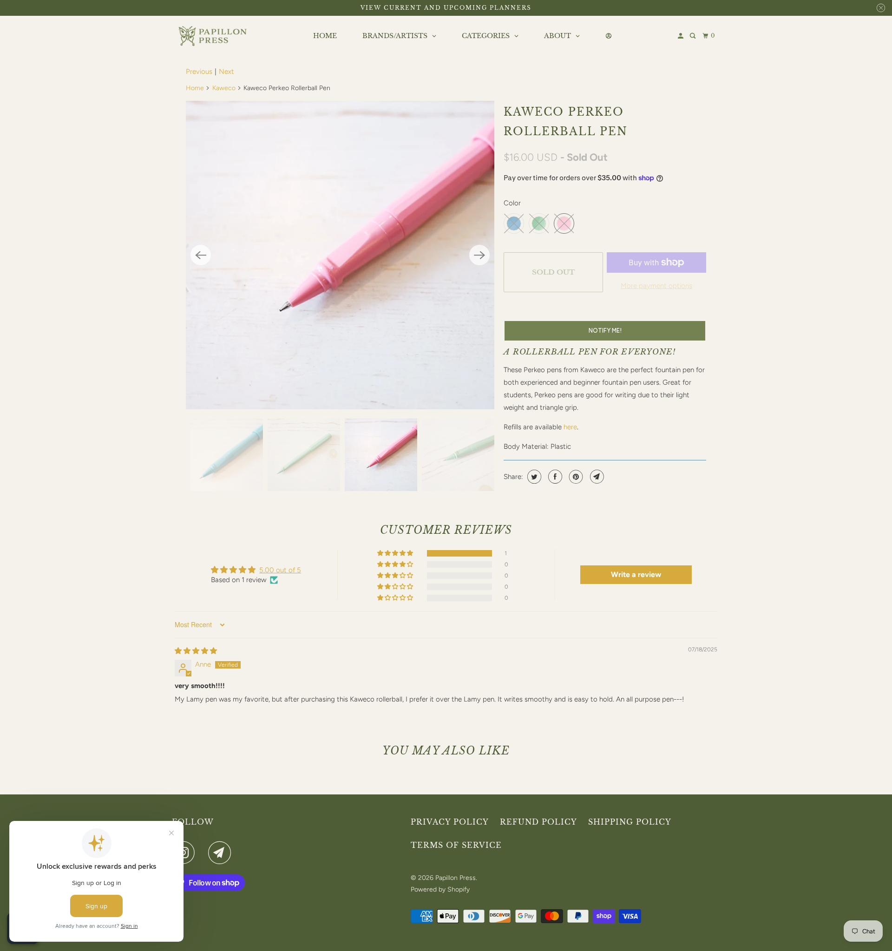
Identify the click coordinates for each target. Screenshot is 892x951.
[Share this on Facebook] (554, 477)
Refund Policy (538, 821)
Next (226, 71)
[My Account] (681, 36)
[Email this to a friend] (596, 477)
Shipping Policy (629, 821)
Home (195, 88)
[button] (395, 553)
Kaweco (224, 88)
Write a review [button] (636, 574)
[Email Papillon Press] (222, 852)
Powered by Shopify (440, 889)
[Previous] (200, 255)
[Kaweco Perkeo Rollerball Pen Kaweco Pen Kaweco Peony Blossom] (340, 255)
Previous (199, 71)
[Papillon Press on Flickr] (204, 852)
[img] (196, 651)
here (570, 427)
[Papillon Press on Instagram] (186, 852)
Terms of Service (456, 845)
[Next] (479, 255)
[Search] (693, 36)
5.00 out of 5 (280, 570)
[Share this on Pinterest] (575, 477)
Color (512, 203)
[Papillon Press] (214, 36)
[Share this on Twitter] (533, 477)
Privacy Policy (450, 821)
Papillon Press (455, 878)
